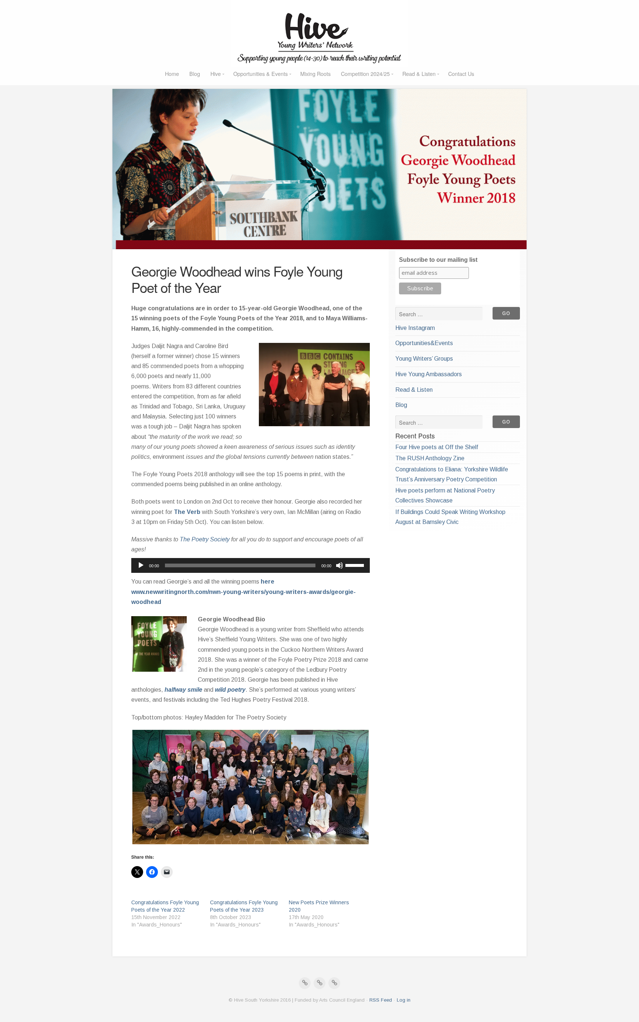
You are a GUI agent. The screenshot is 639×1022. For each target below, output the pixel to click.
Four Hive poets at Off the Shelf (436, 447)
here (267, 581)
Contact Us (461, 73)
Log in (403, 1000)
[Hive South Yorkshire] (319, 33)
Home (172, 73)
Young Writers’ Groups (424, 358)
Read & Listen (419, 73)
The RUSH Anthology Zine (429, 458)
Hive (215, 73)
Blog (194, 73)
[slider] (355, 564)
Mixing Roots (315, 73)
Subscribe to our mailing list (438, 260)
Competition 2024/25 (365, 73)
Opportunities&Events (424, 343)
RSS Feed (380, 1000)
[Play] (141, 565)
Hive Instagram (415, 328)
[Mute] (339, 565)
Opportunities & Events (260, 73)
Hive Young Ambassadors (428, 374)
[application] (250, 565)
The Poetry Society (205, 539)
